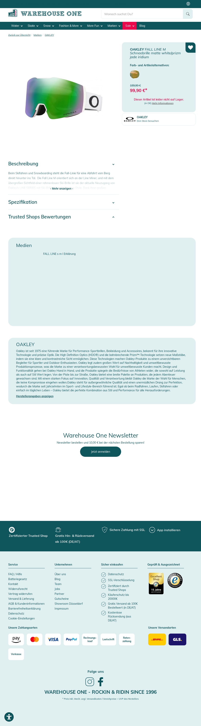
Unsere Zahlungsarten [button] (22, 627)
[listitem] (119, 574)
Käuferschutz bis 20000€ (113, 3)
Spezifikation (22, 202)
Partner (59, 594)
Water (15, 26)
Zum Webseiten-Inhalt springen (20, 2)
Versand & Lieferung (21, 599)
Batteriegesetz (17, 579)
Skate (32, 26)
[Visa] (53, 639)
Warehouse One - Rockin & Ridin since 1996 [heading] (100, 692)
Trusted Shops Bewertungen (39, 217)
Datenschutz (16, 613)
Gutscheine (62, 599)
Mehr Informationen (163, 103)
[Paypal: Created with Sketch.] (71, 639)
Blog (142, 26)
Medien (24, 245)
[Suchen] (188, 14)
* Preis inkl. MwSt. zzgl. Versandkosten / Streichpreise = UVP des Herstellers (100, 698)
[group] (31, 533)
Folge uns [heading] (96, 671)
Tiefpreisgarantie (80, 3)
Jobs (57, 589)
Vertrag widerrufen (20, 594)
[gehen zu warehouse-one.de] (54, 16)
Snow (47, 26)
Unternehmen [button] (63, 564)
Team (58, 584)
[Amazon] (16, 639)
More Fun (93, 26)
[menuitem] (134, 74)
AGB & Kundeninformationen (26, 603)
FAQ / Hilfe (15, 574)
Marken (113, 26)
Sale (128, 26)
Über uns (60, 574)
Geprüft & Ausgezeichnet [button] (163, 564)
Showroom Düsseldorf (69, 603)
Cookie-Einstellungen (21, 618)
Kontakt (13, 584)
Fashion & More (69, 26)
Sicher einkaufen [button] (112, 564)
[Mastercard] (34, 639)
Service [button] (13, 564)
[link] (90, 685)
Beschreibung (23, 164)
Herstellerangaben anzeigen (34, 396)
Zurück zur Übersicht (19, 34)
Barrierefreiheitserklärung (24, 608)
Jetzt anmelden (100, 451)
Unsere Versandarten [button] (162, 627)
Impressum (62, 608)
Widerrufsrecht (17, 589)
